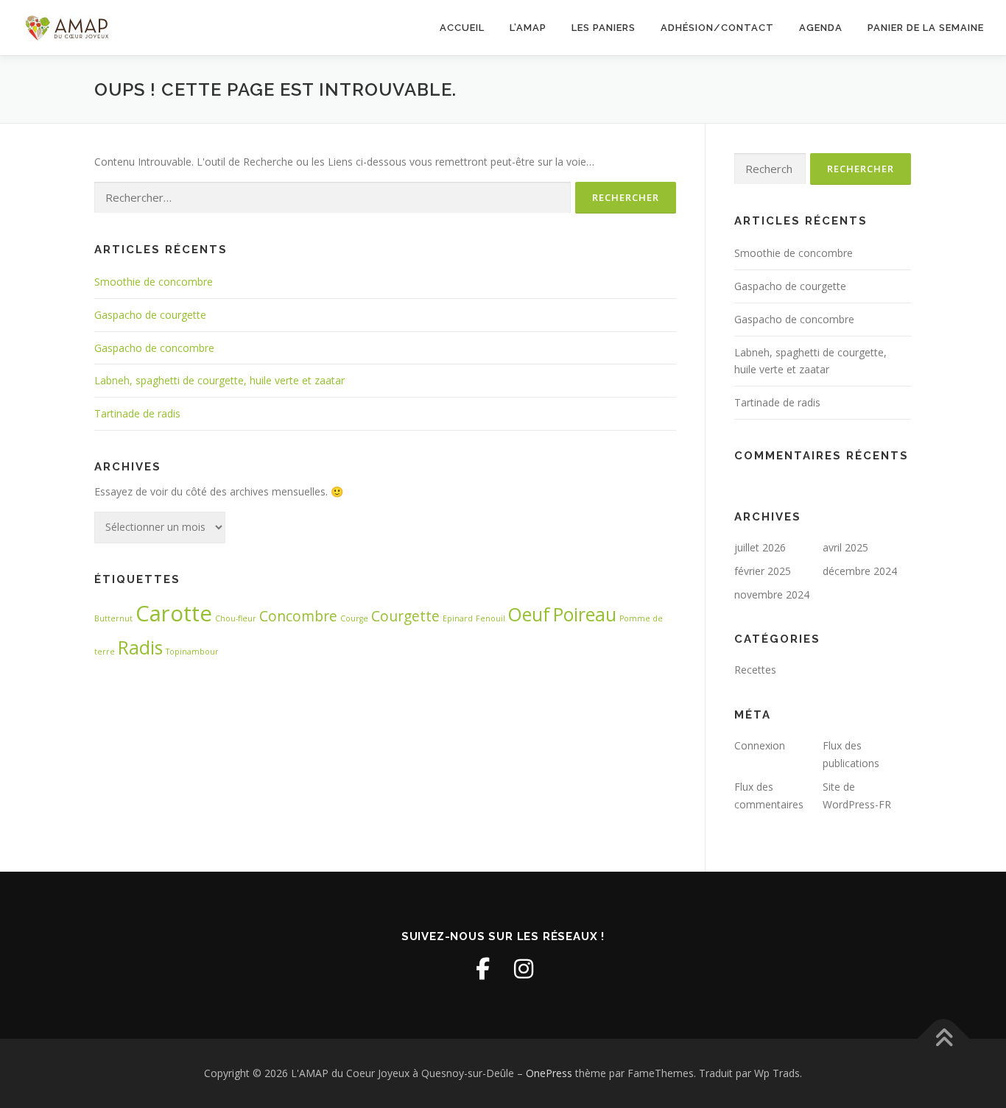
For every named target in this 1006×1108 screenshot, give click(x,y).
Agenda (821, 27)
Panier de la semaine (926, 27)
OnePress (549, 1073)
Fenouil (490, 618)
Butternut (113, 618)
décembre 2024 (860, 571)
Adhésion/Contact (717, 27)
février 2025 (762, 571)
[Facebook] (482, 969)
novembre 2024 (771, 594)
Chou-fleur (235, 618)
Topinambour (192, 651)
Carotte (174, 613)
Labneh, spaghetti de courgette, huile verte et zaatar (219, 380)
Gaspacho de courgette (150, 315)
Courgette (405, 616)
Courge (354, 618)
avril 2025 (845, 547)
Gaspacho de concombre (154, 348)
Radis (140, 647)
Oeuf (529, 614)
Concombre (298, 616)
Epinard (458, 618)
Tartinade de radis (137, 413)
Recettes (755, 670)
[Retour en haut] (944, 1038)
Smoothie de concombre (153, 282)
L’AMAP (528, 27)
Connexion (759, 745)
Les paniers (603, 27)
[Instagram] (524, 969)
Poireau (584, 614)
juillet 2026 (760, 547)
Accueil (462, 27)
